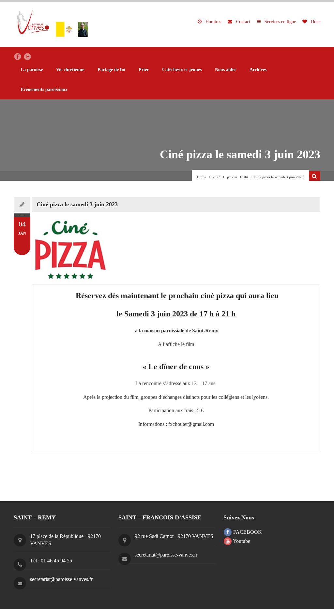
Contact (242, 21)
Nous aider (225, 69)
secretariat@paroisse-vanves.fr (61, 579)
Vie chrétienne (70, 69)
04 (246, 177)
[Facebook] (18, 57)
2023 (216, 177)
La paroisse (32, 69)
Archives (258, 69)
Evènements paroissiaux (44, 89)
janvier (232, 177)
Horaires (212, 21)
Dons (315, 21)
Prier (144, 69)
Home (201, 177)
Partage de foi (111, 69)
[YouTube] (27, 57)
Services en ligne (279, 21)
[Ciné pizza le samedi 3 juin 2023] (176, 248)
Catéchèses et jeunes (182, 69)
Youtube (241, 541)
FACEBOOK (247, 532)
